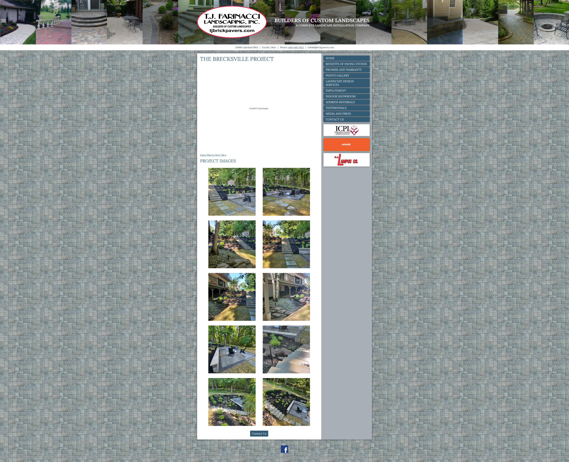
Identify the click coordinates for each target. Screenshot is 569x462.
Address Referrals (340, 102)
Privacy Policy (285, 457)
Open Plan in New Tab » (213, 155)
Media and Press (338, 113)
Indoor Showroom (341, 96)
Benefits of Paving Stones (346, 64)
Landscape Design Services (340, 83)
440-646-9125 (296, 47)
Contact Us (259, 433)
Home (330, 58)
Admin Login (302, 457)
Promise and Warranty (344, 69)
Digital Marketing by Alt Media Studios (332, 457)
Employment (336, 90)
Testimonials (336, 108)
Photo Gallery (337, 75)
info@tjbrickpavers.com (321, 47)
